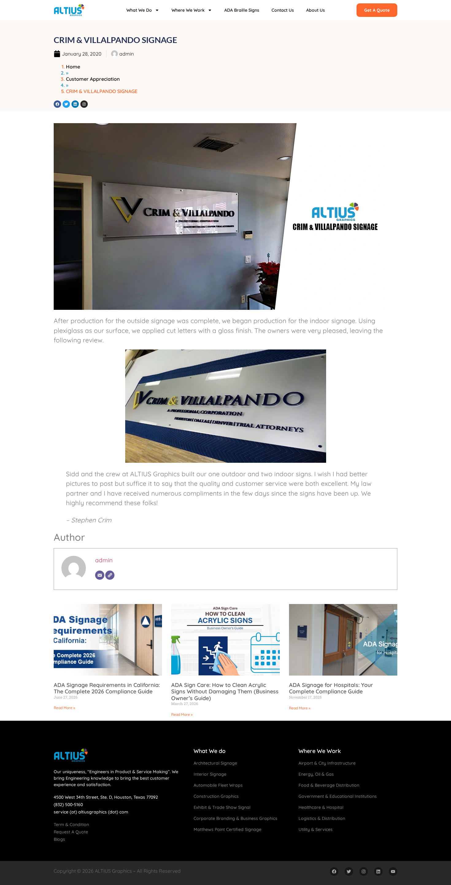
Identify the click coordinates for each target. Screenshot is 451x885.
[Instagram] (84, 104)
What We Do (139, 10)
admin (104, 560)
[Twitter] (66, 104)
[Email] (99, 575)
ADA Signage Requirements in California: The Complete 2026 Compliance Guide (107, 688)
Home (73, 67)
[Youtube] (393, 871)
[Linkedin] (75, 104)
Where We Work (188, 10)
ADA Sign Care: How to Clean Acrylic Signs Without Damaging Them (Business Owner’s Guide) (225, 691)
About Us (315, 10)
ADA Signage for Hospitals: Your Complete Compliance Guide (331, 688)
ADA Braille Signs (241, 10)
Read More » (64, 707)
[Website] (109, 575)
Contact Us (283, 10)
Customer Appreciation (93, 79)
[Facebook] (57, 104)
